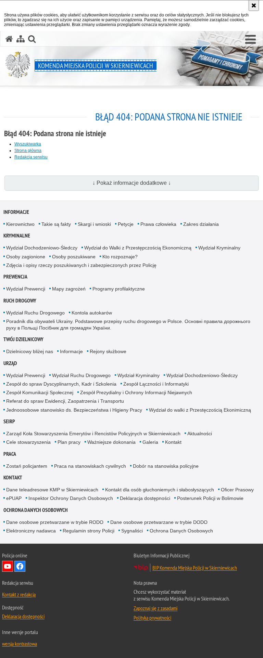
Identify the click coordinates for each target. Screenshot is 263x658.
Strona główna (27, 150)
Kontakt (173, 442)
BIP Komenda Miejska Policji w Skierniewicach (194, 567)
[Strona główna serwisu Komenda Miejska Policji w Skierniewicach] (9, 39)
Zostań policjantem (26, 466)
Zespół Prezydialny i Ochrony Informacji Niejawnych (136, 392)
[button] (250, 40)
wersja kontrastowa (19, 643)
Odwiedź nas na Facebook (19, 566)
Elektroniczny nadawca (31, 530)
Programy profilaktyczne (118, 289)
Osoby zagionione (25, 256)
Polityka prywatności (152, 617)
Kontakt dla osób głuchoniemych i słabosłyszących (159, 489)
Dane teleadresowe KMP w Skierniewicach (52, 489)
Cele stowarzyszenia (28, 442)
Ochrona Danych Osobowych (35, 510)
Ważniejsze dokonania (111, 442)
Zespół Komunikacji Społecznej (39, 392)
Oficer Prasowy (237, 489)
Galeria (150, 442)
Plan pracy (69, 442)
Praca (9, 453)
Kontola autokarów (92, 312)
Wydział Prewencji (25, 289)
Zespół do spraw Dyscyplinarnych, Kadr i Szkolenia (61, 384)
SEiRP (9, 421)
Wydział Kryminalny (219, 247)
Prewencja (15, 276)
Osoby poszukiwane (74, 256)
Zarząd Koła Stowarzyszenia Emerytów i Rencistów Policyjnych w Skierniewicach (93, 433)
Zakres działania (201, 224)
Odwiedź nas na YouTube (7, 566)
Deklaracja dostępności (145, 498)
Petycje (126, 224)
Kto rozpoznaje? (120, 256)
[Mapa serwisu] (20, 39)
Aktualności (199, 433)
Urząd (10, 363)
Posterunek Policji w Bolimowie (210, 498)
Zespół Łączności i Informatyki (156, 384)
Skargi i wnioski (94, 224)
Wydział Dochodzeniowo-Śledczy (41, 247)
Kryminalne (16, 235)
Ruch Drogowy (19, 300)
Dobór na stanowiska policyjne (166, 466)
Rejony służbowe (108, 351)
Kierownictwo (20, 224)
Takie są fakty (56, 224)
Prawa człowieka (158, 224)
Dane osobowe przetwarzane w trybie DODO (159, 522)
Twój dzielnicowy (23, 339)
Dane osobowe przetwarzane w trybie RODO (54, 522)
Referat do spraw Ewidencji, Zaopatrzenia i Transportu (65, 401)
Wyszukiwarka (27, 144)
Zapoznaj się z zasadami (155, 608)
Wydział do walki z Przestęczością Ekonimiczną (200, 410)
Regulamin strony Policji (88, 530)
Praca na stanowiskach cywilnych (90, 466)
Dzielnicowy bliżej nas (29, 351)
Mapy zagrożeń (69, 289)
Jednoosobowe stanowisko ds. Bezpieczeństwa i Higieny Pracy (74, 410)
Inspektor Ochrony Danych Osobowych (70, 498)
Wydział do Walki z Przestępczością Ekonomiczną (137, 247)
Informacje (16, 212)
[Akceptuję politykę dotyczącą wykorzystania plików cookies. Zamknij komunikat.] (254, 5)
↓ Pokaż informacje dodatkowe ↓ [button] (131, 183)
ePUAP (14, 498)
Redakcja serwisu (31, 157)
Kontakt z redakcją (19, 594)
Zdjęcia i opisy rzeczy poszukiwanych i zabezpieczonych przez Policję (81, 265)
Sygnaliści (132, 530)
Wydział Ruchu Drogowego (35, 312)
